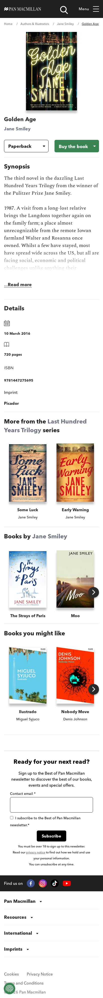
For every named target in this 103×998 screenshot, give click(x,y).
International (18, 933)
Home (8, 24)
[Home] (22, 9)
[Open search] (64, 10)
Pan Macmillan (20, 901)
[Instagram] (43, 883)
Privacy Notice (40, 974)
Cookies (11, 974)
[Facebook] (31, 883)
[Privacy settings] (9, 988)
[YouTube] (67, 883)
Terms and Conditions (24, 983)
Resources (15, 917)
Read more (20, 284)
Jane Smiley (65, 24)
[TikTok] (55, 883)
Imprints (13, 949)
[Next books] (93, 592)
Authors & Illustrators (34, 24)
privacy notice (35, 852)
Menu (84, 8)
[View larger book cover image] (51, 71)
